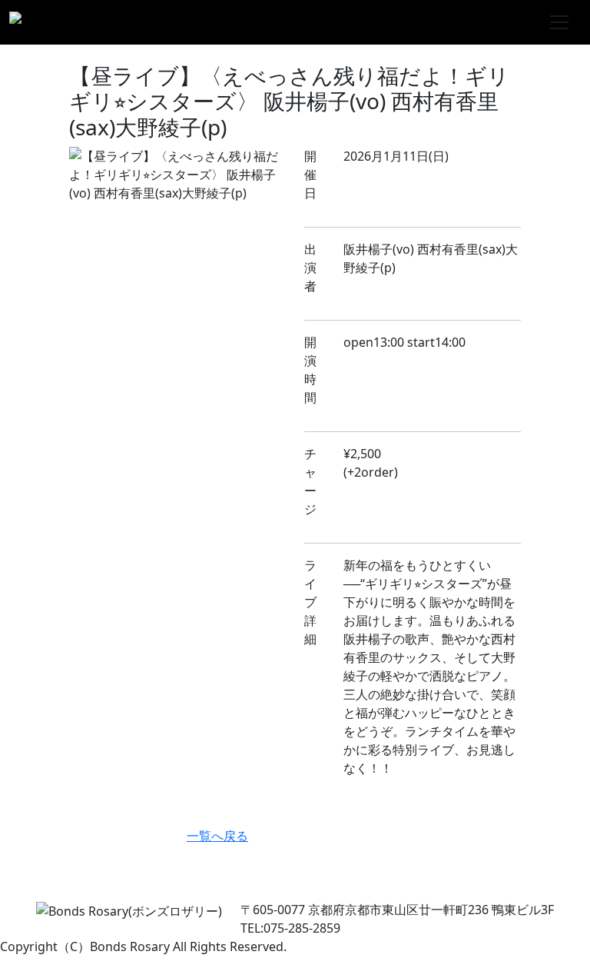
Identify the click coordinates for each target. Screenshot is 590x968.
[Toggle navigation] (559, 22)
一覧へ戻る (217, 835)
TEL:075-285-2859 (290, 928)
